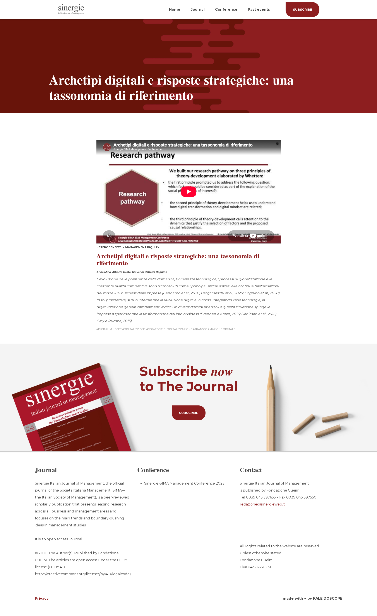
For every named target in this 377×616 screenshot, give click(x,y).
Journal (198, 9)
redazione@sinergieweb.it (262, 504)
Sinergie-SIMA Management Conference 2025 (184, 483)
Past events (259, 9)
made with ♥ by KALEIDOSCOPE (312, 598)
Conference (226, 9)
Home (174, 9)
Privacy (42, 598)
